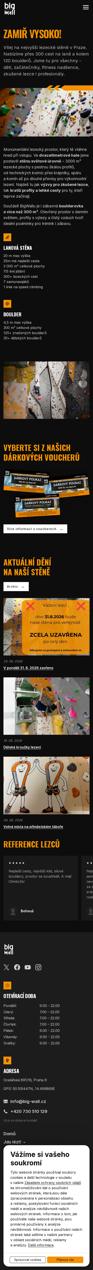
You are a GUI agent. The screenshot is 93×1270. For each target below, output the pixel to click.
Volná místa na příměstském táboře (33, 826)
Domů (9, 1133)
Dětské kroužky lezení (22, 747)
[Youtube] (28, 966)
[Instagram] (38, 966)
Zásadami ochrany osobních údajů (52, 1183)
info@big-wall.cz (28, 1101)
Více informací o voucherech (31, 529)
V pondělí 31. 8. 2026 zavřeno (28, 668)
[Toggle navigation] (86, 7)
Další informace (41, 1245)
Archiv (12, 586)
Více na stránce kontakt (20, 1120)
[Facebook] (17, 966)
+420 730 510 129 (28, 1111)
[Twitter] (6, 966)
